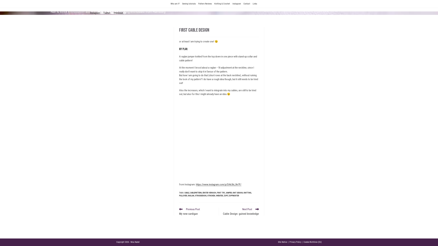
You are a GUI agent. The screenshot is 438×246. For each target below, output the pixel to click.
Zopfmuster (234, 196)
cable (186, 193)
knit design (238, 193)
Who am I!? (175, 4)
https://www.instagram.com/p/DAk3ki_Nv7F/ (218, 184)
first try (221, 193)
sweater (219, 196)
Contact (246, 4)
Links (255, 4)
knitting (247, 193)
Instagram (237, 4)
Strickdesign (201, 196)
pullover (183, 196)
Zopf (226, 196)
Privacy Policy (295, 242)
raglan (191, 196)
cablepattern (196, 193)
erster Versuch (209, 193)
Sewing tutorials (189, 4)
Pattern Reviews (205, 4)
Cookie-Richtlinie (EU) (313, 242)
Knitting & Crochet (222, 4)
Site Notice (282, 242)
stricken (211, 196)
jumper (229, 193)
